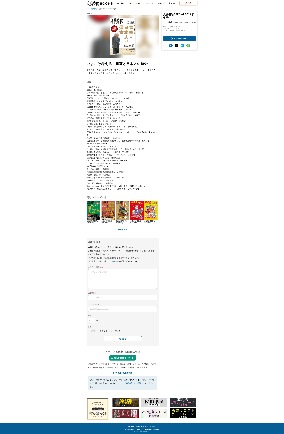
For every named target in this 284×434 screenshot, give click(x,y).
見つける (172, 3)
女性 (105, 331)
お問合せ (153, 426)
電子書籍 (94, 9)
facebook (171, 45)
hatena (182, 45)
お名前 (90, 293)
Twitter (176, 45)
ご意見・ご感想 (93, 267)
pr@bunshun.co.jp (122, 373)
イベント (161, 3)
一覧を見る (122, 230)
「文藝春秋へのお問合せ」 (134, 383)
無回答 (117, 331)
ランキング (149, 3)
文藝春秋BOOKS (100, 3)
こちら (112, 261)
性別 (89, 327)
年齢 (89, 316)
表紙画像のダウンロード (124, 358)
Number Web (148, 429)
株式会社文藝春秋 (129, 429)
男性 (94, 331)
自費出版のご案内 (142, 426)
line (188, 45)
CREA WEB (156, 429)
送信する (122, 339)
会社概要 (131, 426)
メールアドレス (93, 304)
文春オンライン (139, 429)
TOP (88, 9)
